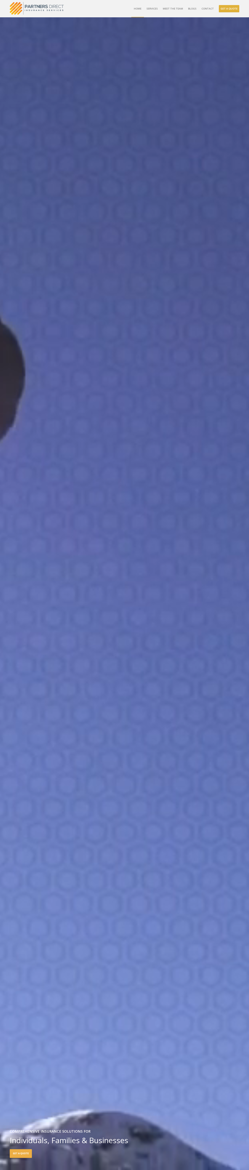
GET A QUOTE (21, 1153)
